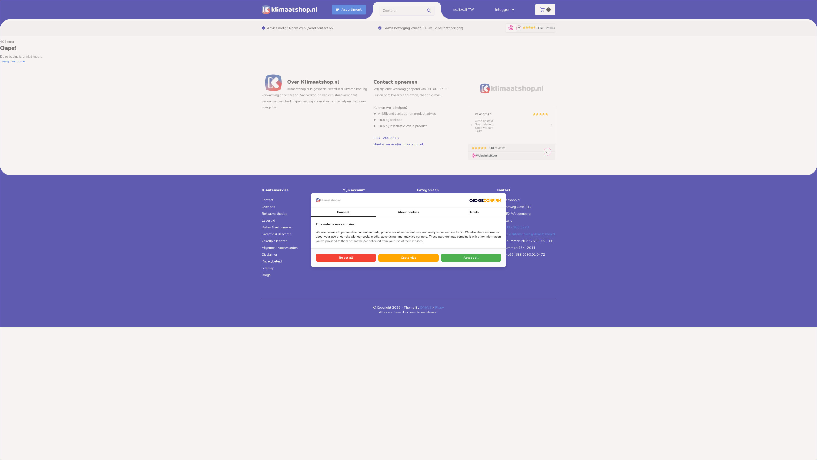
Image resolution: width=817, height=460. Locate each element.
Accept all (471, 258)
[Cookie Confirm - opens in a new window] (485, 200)
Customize (408, 258)
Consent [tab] (343, 212)
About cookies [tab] (408, 212)
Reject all (346, 258)
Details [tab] (474, 212)
